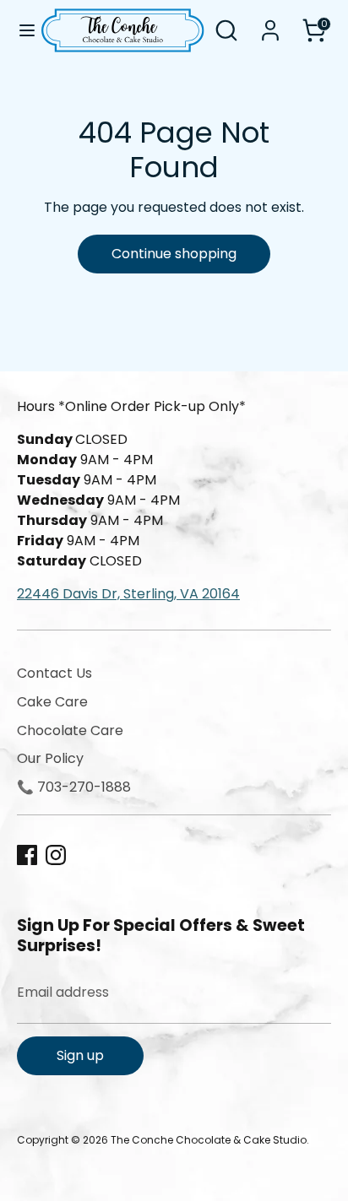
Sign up (80, 1055)
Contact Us (54, 673)
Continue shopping (174, 253)
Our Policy (50, 758)
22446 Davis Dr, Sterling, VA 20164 (128, 593)
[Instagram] (56, 855)
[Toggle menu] (21, 30)
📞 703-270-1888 (74, 787)
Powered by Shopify (67, 1155)
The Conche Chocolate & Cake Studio (209, 1140)
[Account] (270, 23)
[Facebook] (27, 855)
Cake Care (52, 701)
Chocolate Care (70, 730)
